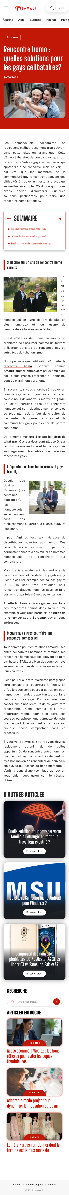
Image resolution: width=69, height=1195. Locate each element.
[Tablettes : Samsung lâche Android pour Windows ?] (34, 890)
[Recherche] (52, 8)
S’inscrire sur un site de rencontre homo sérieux (28, 228)
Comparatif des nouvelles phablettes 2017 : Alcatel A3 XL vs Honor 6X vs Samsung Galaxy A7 (34, 959)
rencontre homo (18, 366)
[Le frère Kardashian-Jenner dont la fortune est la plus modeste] (34, 1126)
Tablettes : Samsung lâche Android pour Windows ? (34, 900)
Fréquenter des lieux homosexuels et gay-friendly (28, 236)
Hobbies (34, 1137)
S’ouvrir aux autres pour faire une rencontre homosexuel (31, 243)
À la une (12, 37)
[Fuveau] (25, 8)
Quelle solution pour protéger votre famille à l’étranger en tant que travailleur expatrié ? (34, 836)
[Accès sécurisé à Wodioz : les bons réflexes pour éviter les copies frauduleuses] (34, 1032)
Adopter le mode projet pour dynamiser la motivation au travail (33, 1103)
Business (34, 1093)
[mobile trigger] (7, 8)
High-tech (34, 1043)
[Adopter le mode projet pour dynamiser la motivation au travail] (34, 1082)
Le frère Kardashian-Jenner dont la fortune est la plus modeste (33, 1147)
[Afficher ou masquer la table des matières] (49, 219)
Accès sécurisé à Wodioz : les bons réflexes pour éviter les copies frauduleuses (33, 1056)
